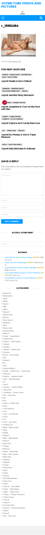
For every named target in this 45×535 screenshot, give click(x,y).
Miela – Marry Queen (11, 427)
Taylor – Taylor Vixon (11, 492)
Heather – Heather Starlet (13, 376)
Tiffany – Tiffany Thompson (14, 494)
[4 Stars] (6, 61)
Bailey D (6, 333)
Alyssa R (6, 312)
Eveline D (6, 360)
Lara (5, 411)
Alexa (5, 299)
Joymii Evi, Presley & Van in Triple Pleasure (18, 136)
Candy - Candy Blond (11, 116)
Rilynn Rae (7, 457)
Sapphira (6, 462)
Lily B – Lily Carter (10, 422)
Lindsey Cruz (8, 425)
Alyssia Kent (8, 315)
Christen (6, 352)
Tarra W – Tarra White (11, 486)
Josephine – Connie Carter (13, 392)
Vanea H (6, 503)
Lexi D (5, 417)
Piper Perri (7, 444)
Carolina (6, 347)
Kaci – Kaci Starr (9, 395)
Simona (6, 476)
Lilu (4, 419)
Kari (4, 401)
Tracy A (6, 500)
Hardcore (11, 130)
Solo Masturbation (10, 91)
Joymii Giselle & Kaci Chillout (16, 81)
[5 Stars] (7, 61)
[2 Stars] (3, 61)
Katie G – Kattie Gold (11, 403)
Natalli (5, 433)
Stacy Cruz (7, 481)
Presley (21, 130)
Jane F (5, 384)
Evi (3, 130)
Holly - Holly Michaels (12, 144)
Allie (4, 307)
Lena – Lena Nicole (10, 414)
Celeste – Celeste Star (11, 350)
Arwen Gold (7, 328)
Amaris (6, 317)
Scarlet (6, 465)
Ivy (4, 382)
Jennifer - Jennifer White (13, 88)
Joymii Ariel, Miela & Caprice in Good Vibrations (22, 273)
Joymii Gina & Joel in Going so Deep (18, 257)
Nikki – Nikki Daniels (10, 438)
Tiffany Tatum (8, 497)
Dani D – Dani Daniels (11, 355)
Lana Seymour (8, 409)
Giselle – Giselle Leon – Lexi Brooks (16, 371)
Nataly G (6, 435)
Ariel (5, 325)
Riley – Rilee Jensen (10, 454)
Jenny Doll (7, 390)
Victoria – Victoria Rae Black (14, 508)
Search (41, 18)
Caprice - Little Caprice (12, 119)
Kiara (5, 406)
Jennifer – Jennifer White (12, 387)
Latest (22, 14)
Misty (5, 430)
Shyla (5, 470)
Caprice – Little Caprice (12, 342)
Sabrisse (6, 460)
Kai (4, 398)
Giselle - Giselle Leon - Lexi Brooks (16, 75)
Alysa (5, 309)
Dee (4, 358)
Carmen (6, 344)
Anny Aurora (8, 320)
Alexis (5, 301)
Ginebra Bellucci (9, 368)
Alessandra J (8, 296)
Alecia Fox (7, 293)
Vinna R (6, 513)
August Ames (8, 331)
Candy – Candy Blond (11, 336)
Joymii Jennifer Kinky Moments (17, 95)
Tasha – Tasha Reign (11, 489)
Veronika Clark (8, 505)
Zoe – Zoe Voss (9, 516)
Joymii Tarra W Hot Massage (16, 263)
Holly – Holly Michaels (11, 379)
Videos (25, 91)
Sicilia (5, 473)
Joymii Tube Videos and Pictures (21, 5)
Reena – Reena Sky (10, 451)
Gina (5, 366)
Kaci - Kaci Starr (9, 77)
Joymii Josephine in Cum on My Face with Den (20, 108)
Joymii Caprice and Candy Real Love (20, 123)
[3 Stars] (4, 61)
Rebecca (6, 449)
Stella (5, 484)
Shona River (7, 468)
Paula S (6, 441)
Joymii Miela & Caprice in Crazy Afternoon (21, 278)
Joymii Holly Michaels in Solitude (18, 148)
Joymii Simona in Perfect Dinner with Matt (20, 268)
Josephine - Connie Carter (13, 103)
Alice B (5, 304)
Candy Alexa (8, 339)
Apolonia (6, 323)
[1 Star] (2, 61)
